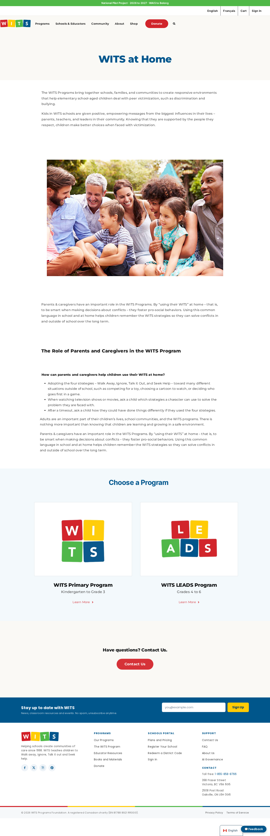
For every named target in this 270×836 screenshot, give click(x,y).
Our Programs (104, 740)
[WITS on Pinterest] (52, 767)
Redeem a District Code (165, 753)
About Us (208, 753)
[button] (174, 24)
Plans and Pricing (160, 740)
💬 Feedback (254, 829)
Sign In (152, 759)
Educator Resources (108, 753)
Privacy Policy (214, 812)
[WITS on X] (33, 767)
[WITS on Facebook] (24, 767)
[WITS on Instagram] (42, 767)
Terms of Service (238, 812)
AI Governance (212, 759)
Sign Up (238, 707)
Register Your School (162, 747)
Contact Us (210, 740)
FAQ (205, 747)
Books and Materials (108, 759)
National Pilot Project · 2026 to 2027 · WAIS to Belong (135, 3)
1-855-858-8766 (226, 774)
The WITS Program (107, 747)
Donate (99, 766)
